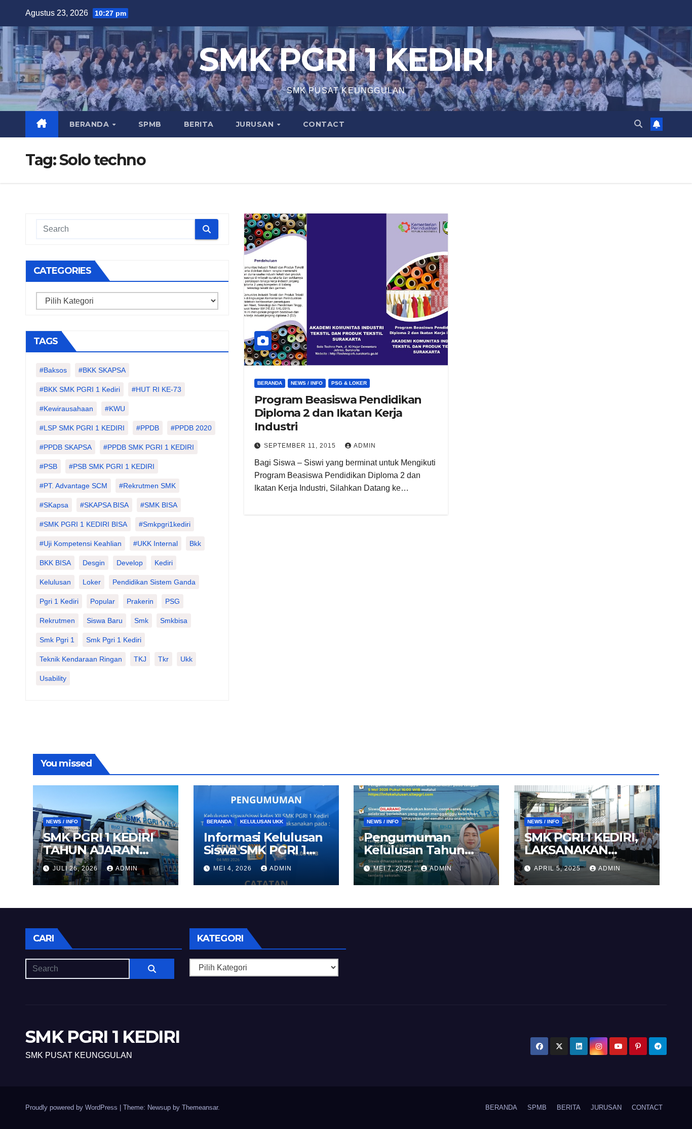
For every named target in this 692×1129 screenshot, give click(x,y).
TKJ (140, 659)
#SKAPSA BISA (104, 505)
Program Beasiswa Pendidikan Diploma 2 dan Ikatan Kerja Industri (337, 413)
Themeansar (200, 1107)
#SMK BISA (158, 505)
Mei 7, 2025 (393, 868)
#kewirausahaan (66, 409)
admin (365, 445)
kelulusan (55, 582)
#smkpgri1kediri (164, 524)
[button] (638, 124)
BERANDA (90, 124)
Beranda (269, 383)
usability (53, 678)
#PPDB (147, 428)
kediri (164, 563)
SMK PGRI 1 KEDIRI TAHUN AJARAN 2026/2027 (98, 850)
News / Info (307, 383)
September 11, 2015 (301, 445)
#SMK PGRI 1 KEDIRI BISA (83, 524)
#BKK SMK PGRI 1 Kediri (80, 389)
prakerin (140, 601)
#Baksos (53, 370)
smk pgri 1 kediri (113, 640)
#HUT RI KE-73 (156, 389)
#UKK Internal (155, 543)
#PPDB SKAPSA (66, 447)
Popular (102, 601)
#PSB (48, 466)
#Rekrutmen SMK (147, 486)
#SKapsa (54, 505)
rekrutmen (57, 620)
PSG (172, 601)
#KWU (115, 409)
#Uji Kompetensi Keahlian (81, 543)
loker (92, 582)
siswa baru (105, 620)
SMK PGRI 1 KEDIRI (346, 59)
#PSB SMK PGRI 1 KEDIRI (112, 466)
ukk (186, 659)
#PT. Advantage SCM (73, 486)
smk (141, 620)
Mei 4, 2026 (233, 868)
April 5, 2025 (558, 868)
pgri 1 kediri (59, 601)
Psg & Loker (349, 383)
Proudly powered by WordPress (72, 1107)
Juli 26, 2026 (76, 868)
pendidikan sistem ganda (154, 582)
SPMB (150, 124)
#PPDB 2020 (191, 428)
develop (130, 563)
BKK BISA (55, 563)
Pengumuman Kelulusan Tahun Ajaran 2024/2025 (415, 850)
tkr (163, 659)
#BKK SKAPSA (102, 370)
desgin (94, 563)
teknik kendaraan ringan (81, 659)
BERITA (199, 124)
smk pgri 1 (57, 640)
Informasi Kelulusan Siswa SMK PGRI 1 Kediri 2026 (263, 850)
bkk (195, 543)
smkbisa (173, 620)
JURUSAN (256, 124)
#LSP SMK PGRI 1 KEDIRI (82, 428)
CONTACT (324, 124)
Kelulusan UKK (261, 821)
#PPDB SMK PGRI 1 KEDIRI (148, 447)
